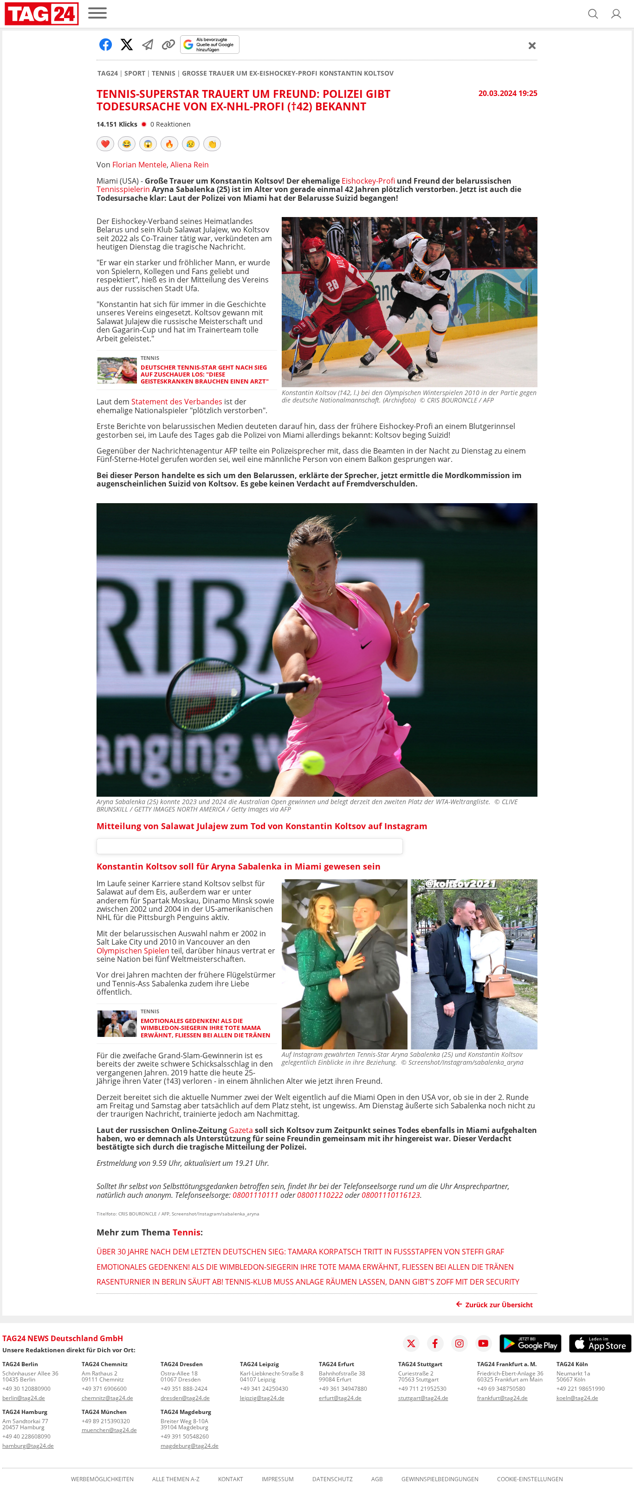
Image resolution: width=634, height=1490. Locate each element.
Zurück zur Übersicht (499, 1304)
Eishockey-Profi (368, 181)
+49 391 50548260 (185, 1436)
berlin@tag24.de (23, 1398)
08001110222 (320, 1195)
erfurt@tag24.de (340, 1398)
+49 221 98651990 (580, 1389)
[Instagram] (459, 1343)
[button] (616, 14)
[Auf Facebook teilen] (106, 44)
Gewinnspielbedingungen (440, 1479)
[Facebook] (435, 1343)
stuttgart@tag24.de (423, 1398)
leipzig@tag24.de (262, 1398)
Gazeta (241, 1130)
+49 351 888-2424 (184, 1389)
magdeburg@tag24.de (190, 1446)
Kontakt (230, 1479)
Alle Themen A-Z (176, 1479)
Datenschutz (332, 1479)
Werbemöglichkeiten (102, 1479)
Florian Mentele (139, 165)
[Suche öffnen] (593, 14)
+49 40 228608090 (26, 1436)
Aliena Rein (189, 165)
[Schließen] (532, 45)
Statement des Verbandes (175, 401)
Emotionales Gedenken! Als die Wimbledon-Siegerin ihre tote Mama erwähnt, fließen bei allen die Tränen (206, 1028)
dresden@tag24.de (185, 1398)
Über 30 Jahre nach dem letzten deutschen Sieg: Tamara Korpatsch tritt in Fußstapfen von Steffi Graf (300, 1252)
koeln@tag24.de (577, 1398)
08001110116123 (391, 1195)
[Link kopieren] (168, 44)
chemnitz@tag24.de (107, 1398)
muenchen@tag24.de (109, 1430)
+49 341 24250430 (264, 1389)
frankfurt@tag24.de (502, 1398)
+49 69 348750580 (501, 1389)
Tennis (163, 73)
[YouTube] (483, 1343)
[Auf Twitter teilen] (126, 44)
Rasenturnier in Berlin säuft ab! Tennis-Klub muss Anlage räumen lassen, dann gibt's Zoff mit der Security (308, 1282)
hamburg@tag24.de (28, 1446)
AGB (377, 1479)
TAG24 (107, 73)
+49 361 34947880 (343, 1389)
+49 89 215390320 (106, 1421)
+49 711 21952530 (422, 1389)
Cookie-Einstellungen (530, 1479)
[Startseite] (42, 14)
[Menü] (97, 14)
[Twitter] (411, 1343)
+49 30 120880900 (26, 1389)
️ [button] (105, 144)
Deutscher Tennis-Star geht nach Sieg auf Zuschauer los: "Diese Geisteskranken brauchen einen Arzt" (205, 374)
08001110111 (255, 1195)
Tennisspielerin (123, 189)
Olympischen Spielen (133, 951)
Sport (134, 73)
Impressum (278, 1479)
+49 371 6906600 (104, 1389)
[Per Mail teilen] (147, 44)
